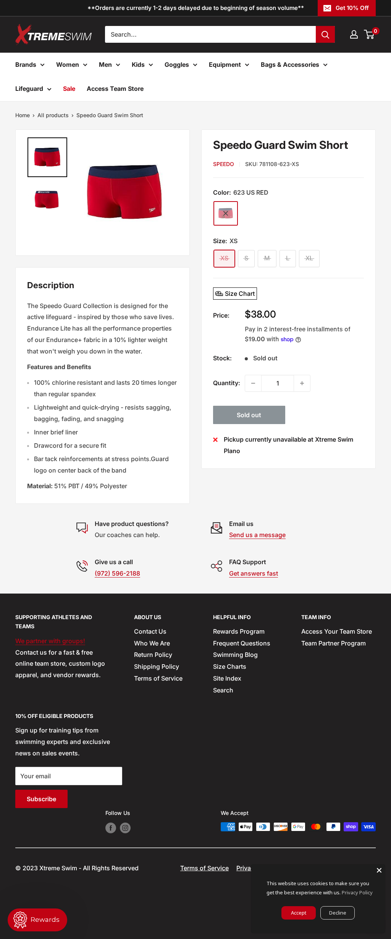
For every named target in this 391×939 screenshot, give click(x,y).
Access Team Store (115, 88)
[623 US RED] (225, 213)
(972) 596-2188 (117, 573)
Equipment (225, 64)
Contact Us (150, 631)
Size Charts (229, 666)
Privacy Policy (357, 892)
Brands (25, 64)
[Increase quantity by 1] (302, 383)
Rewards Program (239, 631)
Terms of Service (158, 678)
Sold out (249, 415)
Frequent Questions (241, 643)
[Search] (325, 34)
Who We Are (152, 643)
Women (67, 64)
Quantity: (226, 383)
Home (22, 115)
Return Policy (153, 654)
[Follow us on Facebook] (110, 827)
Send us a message (257, 535)
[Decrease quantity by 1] (253, 383)
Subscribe (41, 799)
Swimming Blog (235, 654)
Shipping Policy (156, 666)
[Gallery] (102, 192)
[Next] (169, 192)
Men (105, 64)
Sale (69, 88)
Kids (138, 64)
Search (223, 690)
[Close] (379, 870)
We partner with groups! (50, 641)
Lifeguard (29, 88)
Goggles (177, 64)
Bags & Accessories (290, 64)
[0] (369, 34)
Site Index (227, 678)
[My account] (354, 34)
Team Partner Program (333, 643)
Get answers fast (253, 573)
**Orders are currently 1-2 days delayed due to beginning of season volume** (195, 7)
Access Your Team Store (336, 631)
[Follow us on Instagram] (125, 827)
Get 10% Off (352, 7)
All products (53, 115)
